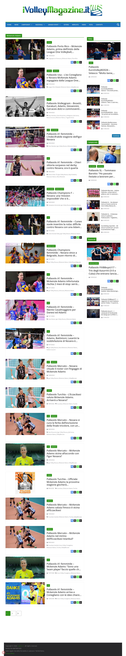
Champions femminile (54, 205)
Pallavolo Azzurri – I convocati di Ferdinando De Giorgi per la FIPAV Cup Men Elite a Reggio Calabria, (110, 313)
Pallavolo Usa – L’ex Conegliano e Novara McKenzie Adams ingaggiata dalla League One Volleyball (64, 79)
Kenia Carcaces (51, 117)
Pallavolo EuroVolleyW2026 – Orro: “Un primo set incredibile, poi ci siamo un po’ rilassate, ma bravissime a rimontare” (110, 112)
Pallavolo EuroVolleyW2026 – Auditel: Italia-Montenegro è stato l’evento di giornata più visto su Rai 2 (110, 289)
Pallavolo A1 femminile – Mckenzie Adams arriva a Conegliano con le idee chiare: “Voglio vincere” (63, 593)
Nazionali (39, 25)
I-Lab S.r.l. (20, 646)
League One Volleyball (54, 87)
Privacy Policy (10, 653)
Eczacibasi (60, 404)
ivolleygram (69, 115)
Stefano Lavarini (51, 350)
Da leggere (54, 130)
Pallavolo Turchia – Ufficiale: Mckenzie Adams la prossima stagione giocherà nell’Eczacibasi (63, 483)
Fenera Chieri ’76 (52, 174)
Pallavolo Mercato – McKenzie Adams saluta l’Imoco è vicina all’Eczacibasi (63, 507)
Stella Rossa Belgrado (75, 262)
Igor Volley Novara (62, 146)
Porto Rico (75, 58)
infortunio (61, 290)
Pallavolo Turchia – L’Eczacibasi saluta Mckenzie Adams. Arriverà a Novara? (64, 397)
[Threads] (80, 62)
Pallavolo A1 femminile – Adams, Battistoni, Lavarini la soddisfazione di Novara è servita (63, 339)
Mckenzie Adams (66, 58)
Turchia (75, 404)
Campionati (26, 25)
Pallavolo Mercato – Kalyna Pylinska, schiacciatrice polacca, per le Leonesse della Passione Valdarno (110, 192)
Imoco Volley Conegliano (66, 545)
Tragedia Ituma (70, 117)
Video (84, 25)
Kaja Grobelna (72, 174)
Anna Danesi (51, 319)
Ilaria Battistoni (63, 347)
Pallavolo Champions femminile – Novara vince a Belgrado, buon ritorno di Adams (62, 254)
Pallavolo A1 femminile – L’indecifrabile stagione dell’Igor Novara (64, 136)
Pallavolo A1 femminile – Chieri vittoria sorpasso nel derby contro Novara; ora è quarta (64, 165)
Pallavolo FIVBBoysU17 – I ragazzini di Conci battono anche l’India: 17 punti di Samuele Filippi (110, 301)
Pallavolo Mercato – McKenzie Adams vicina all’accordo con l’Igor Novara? (63, 453)
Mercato (75, 25)
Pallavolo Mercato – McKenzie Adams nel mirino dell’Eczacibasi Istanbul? (63, 535)
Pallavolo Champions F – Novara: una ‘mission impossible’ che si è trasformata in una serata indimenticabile (61, 198)
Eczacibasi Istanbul (53, 517)
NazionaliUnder (93, 263)
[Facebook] (72, 62)
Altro (48, 99)
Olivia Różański (61, 177)
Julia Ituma (76, 115)
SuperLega (100, 166)
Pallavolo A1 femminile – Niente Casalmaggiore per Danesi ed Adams (61, 309)
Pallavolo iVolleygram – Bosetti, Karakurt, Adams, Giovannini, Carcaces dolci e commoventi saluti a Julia (64, 107)
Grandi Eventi (53, 25)
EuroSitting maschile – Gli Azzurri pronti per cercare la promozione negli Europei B (109, 227)
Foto (91, 25)
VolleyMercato (75, 87)
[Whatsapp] (77, 62)
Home (9, 25)
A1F (48, 130)
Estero (66, 25)
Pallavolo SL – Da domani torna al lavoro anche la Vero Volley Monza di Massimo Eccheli (109, 204)
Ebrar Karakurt (52, 115)
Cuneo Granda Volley (54, 233)
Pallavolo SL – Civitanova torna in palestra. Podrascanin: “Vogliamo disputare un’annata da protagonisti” (109, 216)
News (16, 25)
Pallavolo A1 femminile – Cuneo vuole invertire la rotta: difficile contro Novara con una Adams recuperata (64, 225)
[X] (75, 62)
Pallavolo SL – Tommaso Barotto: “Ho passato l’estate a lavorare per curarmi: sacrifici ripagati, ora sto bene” (103, 173)
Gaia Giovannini (61, 115)
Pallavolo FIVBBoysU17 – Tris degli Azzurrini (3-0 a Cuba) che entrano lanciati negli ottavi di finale (103, 270)
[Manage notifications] (3, 652)
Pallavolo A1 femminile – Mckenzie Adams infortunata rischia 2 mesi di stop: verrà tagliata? (63, 282)
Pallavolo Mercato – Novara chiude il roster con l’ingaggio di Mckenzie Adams (64, 368)
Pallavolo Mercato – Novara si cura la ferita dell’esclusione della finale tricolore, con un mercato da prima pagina (63, 424)
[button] (31, 24)
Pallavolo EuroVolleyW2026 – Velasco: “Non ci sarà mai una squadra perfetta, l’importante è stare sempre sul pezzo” (109, 100)
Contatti (99, 25)
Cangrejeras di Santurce (55, 58)
